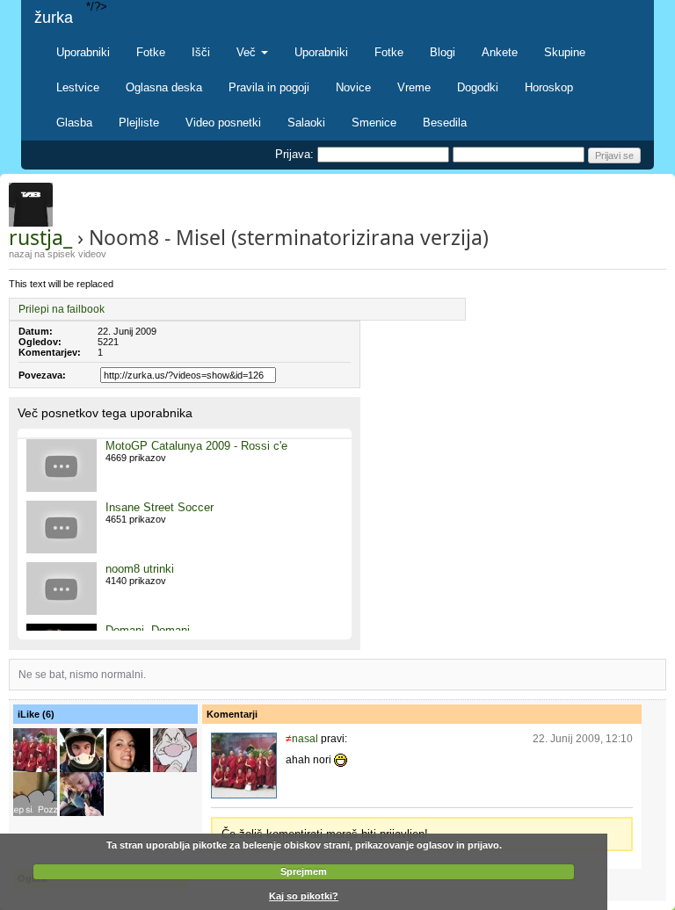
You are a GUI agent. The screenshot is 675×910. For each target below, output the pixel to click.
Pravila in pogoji (269, 87)
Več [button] (247, 52)
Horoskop (549, 87)
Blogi (442, 52)
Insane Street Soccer (159, 507)
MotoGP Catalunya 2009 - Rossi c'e (196, 445)
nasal (305, 739)
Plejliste (139, 122)
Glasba (74, 122)
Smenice (374, 122)
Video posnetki (223, 122)
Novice (353, 87)
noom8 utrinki (139, 568)
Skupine (564, 52)
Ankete (500, 52)
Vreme (414, 87)
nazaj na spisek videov (57, 254)
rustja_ (40, 237)
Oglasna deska (164, 87)
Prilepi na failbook (61, 309)
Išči (201, 52)
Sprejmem (303, 871)
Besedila (445, 122)
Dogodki (477, 87)
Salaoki (306, 122)
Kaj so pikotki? (303, 896)
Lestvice (77, 87)
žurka (53, 17)
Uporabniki (83, 52)
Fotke (150, 52)
